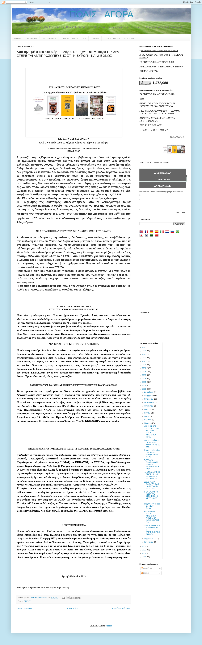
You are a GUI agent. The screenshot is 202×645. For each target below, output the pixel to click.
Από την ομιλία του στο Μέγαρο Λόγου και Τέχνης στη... (152, 443)
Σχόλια (146, 573)
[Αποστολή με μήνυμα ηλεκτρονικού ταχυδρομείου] (68, 597)
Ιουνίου (147, 413)
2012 (144, 546)
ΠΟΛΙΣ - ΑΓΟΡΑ (101, 14)
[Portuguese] (178, 232)
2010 (144, 553)
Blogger (108, 626)
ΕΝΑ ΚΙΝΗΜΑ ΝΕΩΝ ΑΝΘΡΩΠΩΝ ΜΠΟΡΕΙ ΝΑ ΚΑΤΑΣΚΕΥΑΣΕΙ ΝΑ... (151, 517)
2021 (144, 361)
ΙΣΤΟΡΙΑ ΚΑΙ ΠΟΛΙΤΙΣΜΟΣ (73, 38)
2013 (144, 389)
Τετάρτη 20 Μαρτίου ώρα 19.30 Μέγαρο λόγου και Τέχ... (152, 453)
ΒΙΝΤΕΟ (18, 38)
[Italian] (162, 232)
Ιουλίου (147, 409)
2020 (144, 365)
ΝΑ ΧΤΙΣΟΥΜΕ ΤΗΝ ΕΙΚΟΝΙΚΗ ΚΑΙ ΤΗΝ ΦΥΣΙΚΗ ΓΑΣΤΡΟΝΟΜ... (152, 475)
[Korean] (147, 236)
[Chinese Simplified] (157, 236)
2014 (144, 385)
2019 (144, 368)
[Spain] (157, 232)
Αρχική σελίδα (72, 608)
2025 (144, 347)
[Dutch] (167, 232)
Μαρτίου (147, 423)
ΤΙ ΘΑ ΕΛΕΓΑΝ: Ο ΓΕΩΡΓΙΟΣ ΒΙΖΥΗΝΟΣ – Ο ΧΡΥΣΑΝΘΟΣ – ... (151, 496)
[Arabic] (152, 236)
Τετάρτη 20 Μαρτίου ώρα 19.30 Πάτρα (152, 506)
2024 (144, 351)
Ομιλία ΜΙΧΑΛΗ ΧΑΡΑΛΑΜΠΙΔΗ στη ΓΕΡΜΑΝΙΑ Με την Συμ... (151, 485)
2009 (144, 557)
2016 (144, 379)
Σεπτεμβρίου (149, 402)
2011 (144, 550)
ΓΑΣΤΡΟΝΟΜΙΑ (49, 38)
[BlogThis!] (70, 597)
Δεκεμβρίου (149, 392)
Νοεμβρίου (148, 396)
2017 (144, 375)
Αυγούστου (149, 406)
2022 (144, 358)
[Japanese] (141, 236)
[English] (141, 232)
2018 (144, 372)
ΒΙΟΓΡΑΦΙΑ (31, 38)
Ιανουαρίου (149, 542)
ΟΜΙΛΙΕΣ (95, 38)
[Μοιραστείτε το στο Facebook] (76, 597)
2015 (144, 382)
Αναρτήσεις (147, 568)
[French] (147, 232)
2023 (144, 354)
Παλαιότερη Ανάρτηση (121, 608)
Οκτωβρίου (148, 399)
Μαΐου (147, 416)
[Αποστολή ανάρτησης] (63, 597)
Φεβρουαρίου (150, 539)
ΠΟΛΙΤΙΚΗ (129, 38)
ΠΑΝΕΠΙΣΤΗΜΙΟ (112, 38)
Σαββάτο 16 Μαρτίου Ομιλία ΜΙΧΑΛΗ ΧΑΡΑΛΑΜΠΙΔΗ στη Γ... (151, 464)
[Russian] (173, 232)
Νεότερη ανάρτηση (24, 608)
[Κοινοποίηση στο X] (73, 597)
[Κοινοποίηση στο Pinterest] (79, 597)
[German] (152, 232)
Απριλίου (148, 420)
